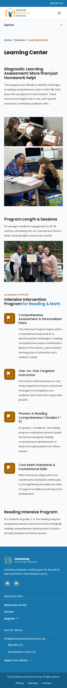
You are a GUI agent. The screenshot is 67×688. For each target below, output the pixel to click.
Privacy (20, 683)
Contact (47, 683)
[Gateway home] (17, 13)
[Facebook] (36, 3)
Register (11, 618)
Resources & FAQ (15, 605)
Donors (9, 612)
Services (20, 40)
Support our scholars (18, 660)
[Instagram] (41, 3)
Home (8, 40)
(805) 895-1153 (15, 645)
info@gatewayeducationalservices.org (24, 639)
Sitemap (33, 683)
